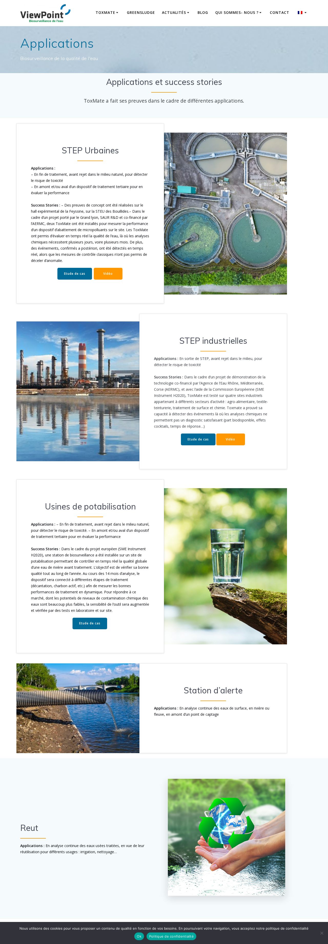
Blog (203, 12)
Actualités (174, 12)
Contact (279, 12)
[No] (321, 933)
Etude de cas (74, 273)
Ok (139, 936)
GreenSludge (141, 12)
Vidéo (108, 273)
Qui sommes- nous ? (237, 12)
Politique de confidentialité (171, 936)
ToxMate (105, 12)
